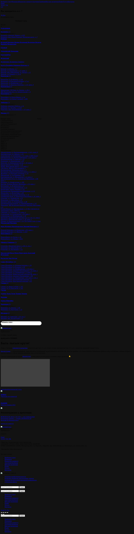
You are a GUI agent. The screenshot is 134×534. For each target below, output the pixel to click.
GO (2, 7)
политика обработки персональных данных (19, 478)
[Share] (3, 512)
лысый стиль (17, 389)
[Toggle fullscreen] (5, 512)
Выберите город (6, 1)
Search (22, 487)
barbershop (4, 389)
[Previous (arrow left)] (1, 514)
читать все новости (7, 423)
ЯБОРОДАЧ (26, 356)
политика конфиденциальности (15, 476)
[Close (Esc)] (1, 512)
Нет (4, 15)
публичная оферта (11, 482)
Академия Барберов (39, 1)
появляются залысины (20, 348)
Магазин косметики (52, 1)
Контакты (71, 1)
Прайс (61, 1)
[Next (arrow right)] (3, 514)
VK (7, 5)
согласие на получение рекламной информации (21, 480)
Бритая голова (5, 351)
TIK (9, 439)
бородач (10, 389)
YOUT (3, 5)
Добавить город (6, 322)
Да (2, 15)
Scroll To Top (5, 510)
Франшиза (15, 1)
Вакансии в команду (25, 1)
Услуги (65, 1)
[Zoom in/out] (7, 512)
